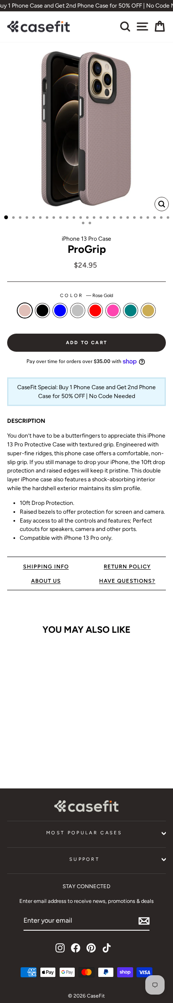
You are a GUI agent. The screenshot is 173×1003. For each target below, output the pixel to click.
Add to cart (37, 756)
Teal (130, 310)
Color (86, 295)
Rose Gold (25, 310)
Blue (60, 310)
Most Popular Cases (84, 833)
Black (42, 310)
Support (84, 859)
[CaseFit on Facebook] (75, 948)
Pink (113, 310)
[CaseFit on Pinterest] (91, 948)
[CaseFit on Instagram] (60, 948)
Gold (148, 310)
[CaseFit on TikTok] (106, 948)
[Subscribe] (144, 921)
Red (95, 310)
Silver (78, 310)
